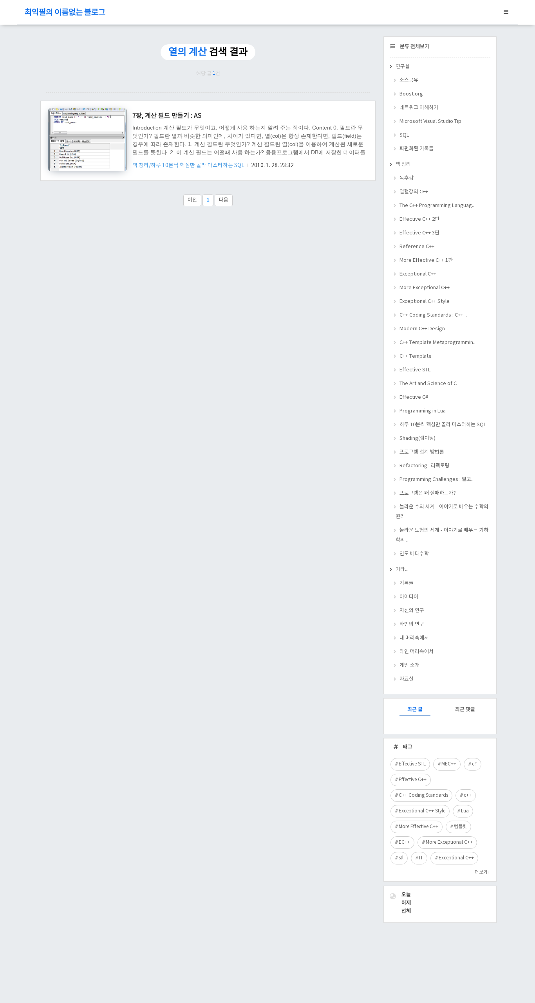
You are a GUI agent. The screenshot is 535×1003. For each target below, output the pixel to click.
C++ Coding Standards (423, 795)
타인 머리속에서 (416, 652)
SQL (404, 135)
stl (401, 858)
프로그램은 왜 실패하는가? (427, 493)
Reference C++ (416, 247)
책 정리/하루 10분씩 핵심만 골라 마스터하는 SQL (189, 165)
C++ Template (415, 356)
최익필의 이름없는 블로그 (65, 12)
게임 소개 (409, 665)
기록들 (406, 583)
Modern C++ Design (422, 329)
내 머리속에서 (414, 638)
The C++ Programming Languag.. (436, 206)
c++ (468, 795)
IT (421, 858)
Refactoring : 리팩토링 (424, 466)
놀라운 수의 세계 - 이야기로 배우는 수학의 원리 (442, 512)
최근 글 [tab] (415, 710)
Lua (465, 811)
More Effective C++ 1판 (426, 260)
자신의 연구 (411, 611)
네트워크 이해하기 (418, 108)
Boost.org (411, 94)
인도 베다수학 (414, 554)
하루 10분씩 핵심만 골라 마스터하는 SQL (442, 425)
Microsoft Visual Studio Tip (430, 121)
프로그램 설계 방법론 (421, 452)
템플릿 (460, 826)
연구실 (403, 67)
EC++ (404, 842)
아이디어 (408, 597)
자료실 (406, 679)
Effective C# (413, 397)
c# (474, 764)
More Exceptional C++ (424, 288)
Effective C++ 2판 (419, 219)
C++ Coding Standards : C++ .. (433, 315)
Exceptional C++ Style (424, 301)
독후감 (406, 178)
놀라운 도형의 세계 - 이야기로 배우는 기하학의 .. (442, 535)
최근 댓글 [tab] (465, 710)
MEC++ (448, 764)
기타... (402, 570)
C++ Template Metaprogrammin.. (437, 343)
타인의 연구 (411, 624)
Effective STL (415, 370)
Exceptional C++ (417, 274)
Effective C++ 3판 (419, 233)
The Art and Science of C (428, 384)
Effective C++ (413, 779)
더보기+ (482, 872)
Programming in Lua (422, 411)
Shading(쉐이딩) (417, 438)
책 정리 (403, 164)
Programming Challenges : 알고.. (436, 480)
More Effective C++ (418, 826)
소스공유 (408, 80)
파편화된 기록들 (416, 149)
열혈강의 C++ (413, 192)
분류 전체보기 (414, 47)
